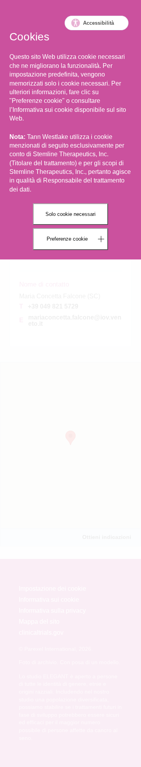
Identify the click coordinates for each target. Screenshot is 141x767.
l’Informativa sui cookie (41, 109)
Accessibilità (98, 23)
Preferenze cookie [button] (67, 239)
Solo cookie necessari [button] (70, 214)
